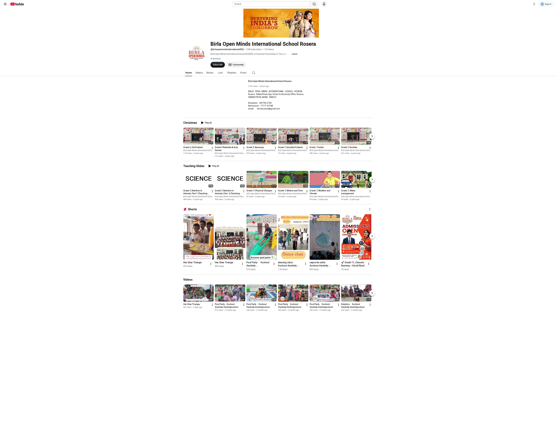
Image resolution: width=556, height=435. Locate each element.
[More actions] (212, 148)
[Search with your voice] (324, 4)
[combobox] (271, 4)
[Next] (372, 136)
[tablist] (278, 72)
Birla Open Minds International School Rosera (269, 81)
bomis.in (217, 58)
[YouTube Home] (17, 4)
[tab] (188, 72)
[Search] (314, 4)
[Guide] (5, 4)
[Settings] (534, 4)
